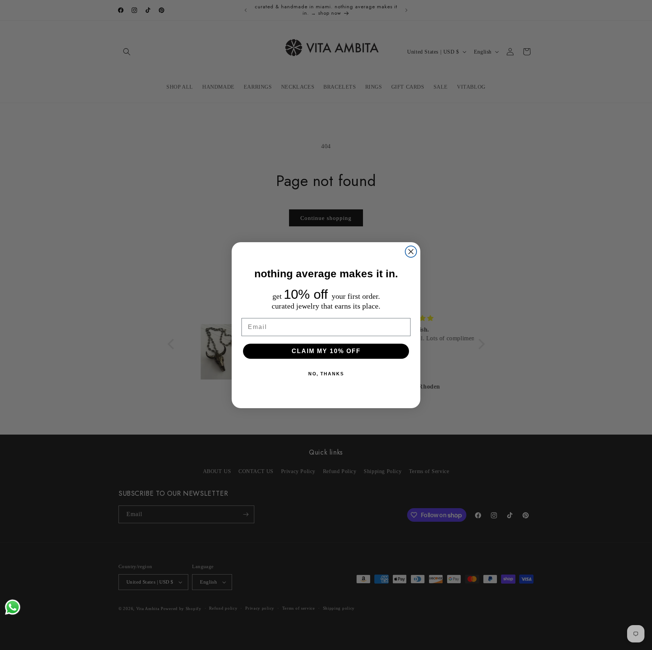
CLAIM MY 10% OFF (326, 351)
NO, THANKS (326, 373)
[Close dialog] (411, 251)
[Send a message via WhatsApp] (13, 607)
